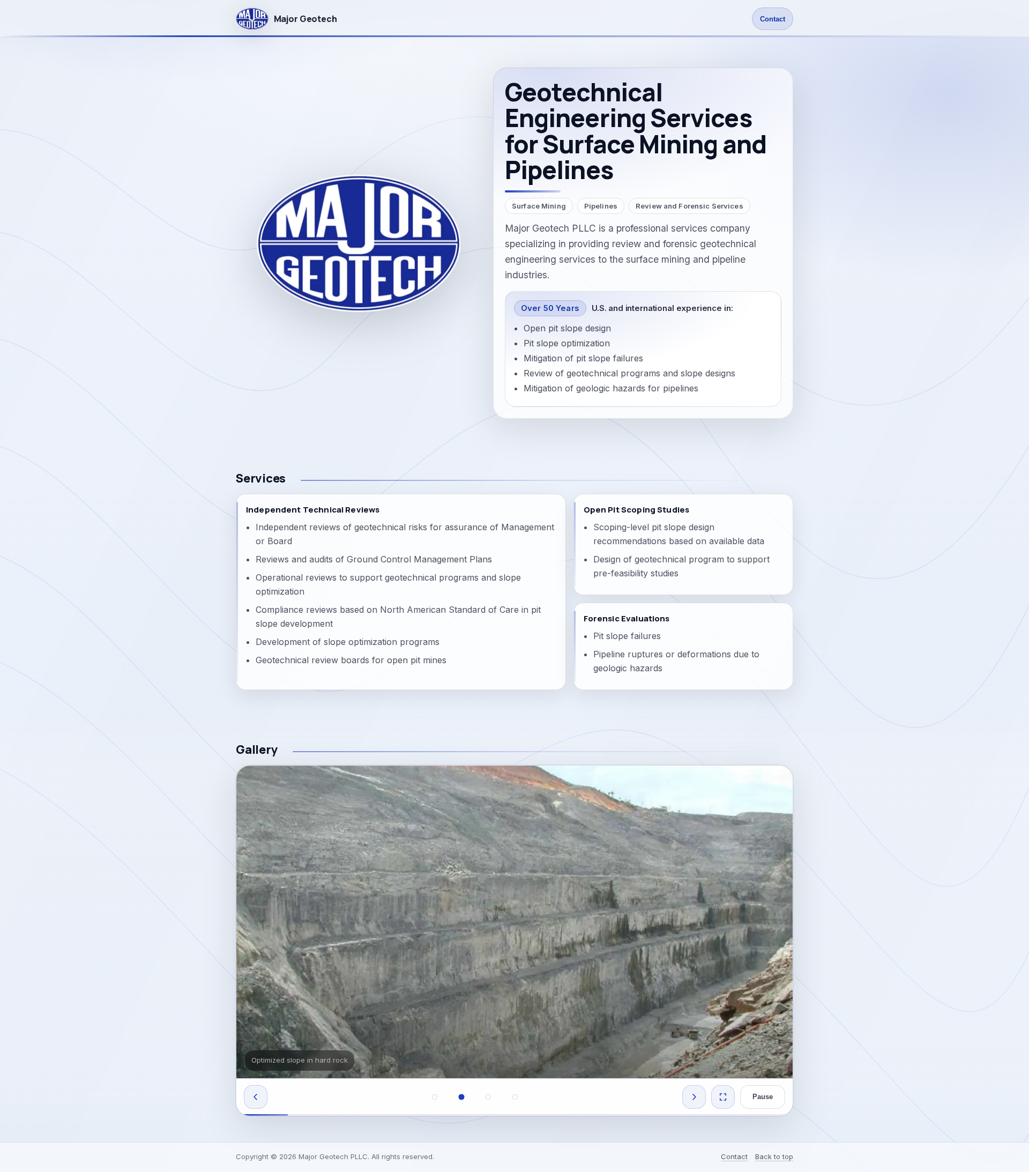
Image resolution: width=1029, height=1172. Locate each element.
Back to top (774, 1156)
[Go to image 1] (434, 1097)
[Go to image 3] (488, 1097)
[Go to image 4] (515, 1097)
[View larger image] (723, 1097)
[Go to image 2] (461, 1097)
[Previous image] (255, 1097)
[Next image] (694, 1097)
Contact (772, 19)
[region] (514, 940)
